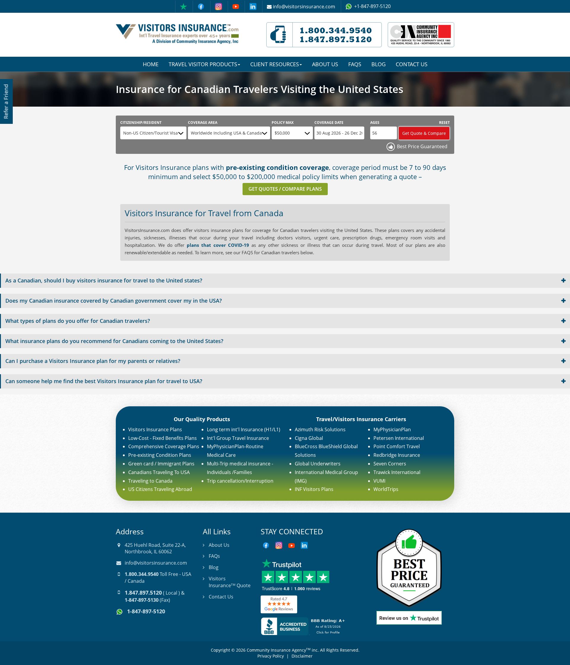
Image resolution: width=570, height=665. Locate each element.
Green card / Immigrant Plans (161, 463)
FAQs (354, 64)
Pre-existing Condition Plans (159, 455)
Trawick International (396, 472)
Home (151, 64)
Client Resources (274, 64)
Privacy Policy (270, 656)
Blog (378, 64)
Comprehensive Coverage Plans (163, 446)
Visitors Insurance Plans (155, 429)
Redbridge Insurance (396, 455)
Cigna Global (309, 438)
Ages (374, 122)
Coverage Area (202, 122)
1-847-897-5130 (142, 600)
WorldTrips (385, 489)
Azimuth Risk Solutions (320, 429)
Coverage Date (328, 122)
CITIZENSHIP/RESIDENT (141, 122)
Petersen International (398, 438)
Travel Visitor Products (203, 64)
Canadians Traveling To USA (159, 472)
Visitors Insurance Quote (230, 582)
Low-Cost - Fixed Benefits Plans (162, 438)
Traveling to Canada (150, 481)
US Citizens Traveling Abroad (160, 489)
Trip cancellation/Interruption (240, 481)
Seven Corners (389, 463)
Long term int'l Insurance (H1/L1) (243, 429)
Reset (444, 122)
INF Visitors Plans (314, 489)
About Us (325, 64)
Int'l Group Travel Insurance (238, 438)
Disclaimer (302, 656)
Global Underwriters (318, 463)
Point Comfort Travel (396, 446)
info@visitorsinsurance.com (156, 563)
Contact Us (412, 64)
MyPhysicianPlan (392, 429)
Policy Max (283, 122)
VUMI (379, 481)
